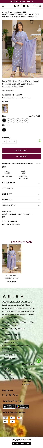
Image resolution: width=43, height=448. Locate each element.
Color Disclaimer (10, 358)
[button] (34, 5)
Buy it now (21, 157)
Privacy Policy (9, 349)
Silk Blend (4, 130)
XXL (23, 120)
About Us (27, 378)
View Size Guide (34, 116)
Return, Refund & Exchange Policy (16, 345)
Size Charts (28, 381)
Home (4, 12)
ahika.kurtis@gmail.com (15, 328)
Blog (25, 369)
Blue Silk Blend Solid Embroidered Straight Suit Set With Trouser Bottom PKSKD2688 (20, 15)
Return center (9, 378)
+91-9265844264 (11, 221)
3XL (27, 120)
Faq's (26, 372)
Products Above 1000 (17, 12)
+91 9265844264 (11, 325)
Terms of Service (10, 355)
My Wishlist (8, 375)
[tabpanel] (21, 49)
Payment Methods (11, 339)
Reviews (27, 384)
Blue (5, 109)
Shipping (13, 98)
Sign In (6, 369)
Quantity (6, 137)
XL (18, 120)
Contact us (28, 375)
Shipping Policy (9, 342)
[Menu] (3, 5)
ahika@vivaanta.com (12, 224)
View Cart (7, 372)
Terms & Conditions (11, 352)
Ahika (29, 440)
